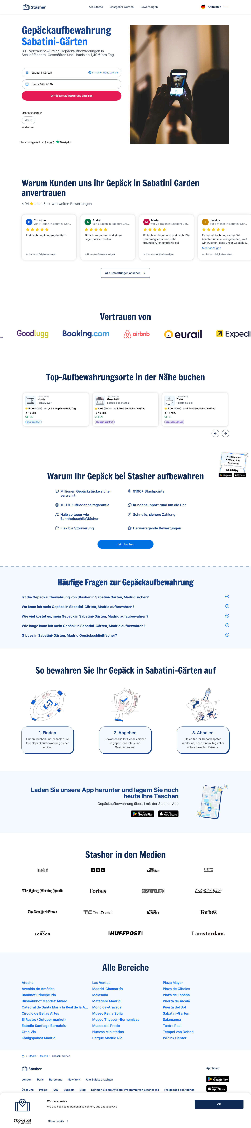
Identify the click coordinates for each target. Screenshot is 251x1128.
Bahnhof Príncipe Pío (39, 995)
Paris (40, 1079)
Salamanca (172, 1020)
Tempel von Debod (178, 1032)
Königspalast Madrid (38, 1038)
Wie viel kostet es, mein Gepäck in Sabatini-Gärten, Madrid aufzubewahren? (85, 616)
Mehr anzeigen (211, 248)
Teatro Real (172, 1026)
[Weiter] (225, 433)
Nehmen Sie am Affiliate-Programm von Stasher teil (125, 1089)
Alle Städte (96, 7)
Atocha (27, 983)
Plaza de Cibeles (176, 989)
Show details (56, 1121)
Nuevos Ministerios (108, 1032)
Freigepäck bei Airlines (179, 1089)
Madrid (28, 120)
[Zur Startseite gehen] (34, 7)
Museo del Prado (106, 1026)
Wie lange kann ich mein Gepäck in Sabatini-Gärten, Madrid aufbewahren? (83, 626)
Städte (32, 1056)
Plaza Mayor (173, 983)
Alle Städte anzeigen (99, 1079)
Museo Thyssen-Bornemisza (115, 1020)
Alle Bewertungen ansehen (123, 273)
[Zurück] (215, 433)
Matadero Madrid (106, 1001)
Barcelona (55, 1079)
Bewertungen (149, 7)
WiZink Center (174, 1038)
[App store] (168, 813)
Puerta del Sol (174, 1007)
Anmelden (214, 6)
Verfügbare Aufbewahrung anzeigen (72, 96)
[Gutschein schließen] (246, 455)
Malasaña (100, 995)
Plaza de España (176, 995)
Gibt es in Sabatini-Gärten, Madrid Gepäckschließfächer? (69, 635)
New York (74, 1079)
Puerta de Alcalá (176, 1001)
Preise (43, 1089)
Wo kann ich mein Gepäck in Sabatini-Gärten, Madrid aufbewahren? (78, 607)
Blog (83, 1089)
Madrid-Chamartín (107, 989)
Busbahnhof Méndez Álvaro (44, 1001)
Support (69, 1089)
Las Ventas (101, 983)
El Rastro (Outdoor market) (44, 1020)
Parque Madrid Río (107, 1038)
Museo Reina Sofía (107, 1013)
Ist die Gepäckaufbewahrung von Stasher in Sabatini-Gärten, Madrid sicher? (85, 597)
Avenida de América (38, 989)
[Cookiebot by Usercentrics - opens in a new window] (22, 1121)
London (27, 1079)
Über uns (28, 1089)
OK (219, 1104)
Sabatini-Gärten (176, 1013)
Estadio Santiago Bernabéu (44, 1026)
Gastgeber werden (122, 7)
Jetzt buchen (125, 544)
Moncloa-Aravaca (106, 1007)
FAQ (55, 1089)
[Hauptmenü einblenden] (225, 7)
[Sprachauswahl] (203, 7)
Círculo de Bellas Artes (40, 1013)
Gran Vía (29, 1032)
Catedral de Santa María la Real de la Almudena (55, 1007)
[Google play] (142, 813)
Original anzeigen (47, 254)
